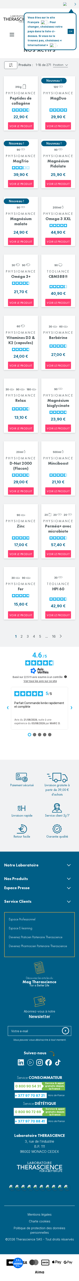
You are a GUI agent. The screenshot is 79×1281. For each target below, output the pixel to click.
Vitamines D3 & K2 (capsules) (21, 340)
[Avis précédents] (8, 708)
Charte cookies (39, 1221)
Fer (21, 589)
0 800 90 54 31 (28, 1086)
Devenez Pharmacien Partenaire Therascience (38, 946)
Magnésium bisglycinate (58, 403)
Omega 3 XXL (58, 218)
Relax (20, 400)
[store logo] (18, 18)
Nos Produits (16, 878)
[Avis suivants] (71, 708)
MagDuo (58, 98)
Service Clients (17, 901)
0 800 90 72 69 (28, 1112)
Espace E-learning (20, 928)
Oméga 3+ (21, 276)
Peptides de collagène (21, 101)
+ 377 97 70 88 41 (30, 1121)
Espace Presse (17, 887)
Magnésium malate (21, 221)
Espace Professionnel (22, 919)
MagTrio (21, 161)
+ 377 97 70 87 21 (29, 1095)
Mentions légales (40, 1214)
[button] (69, 4)
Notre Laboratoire (21, 865)
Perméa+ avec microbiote (58, 528)
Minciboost (58, 463)
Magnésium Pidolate (58, 163)
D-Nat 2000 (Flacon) (21, 466)
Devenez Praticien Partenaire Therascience (35, 937)
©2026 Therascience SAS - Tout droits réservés (39, 1239)
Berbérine (58, 337)
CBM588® (58, 276)
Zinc (21, 526)
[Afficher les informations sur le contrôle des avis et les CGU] (65, 676)
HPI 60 (58, 589)
